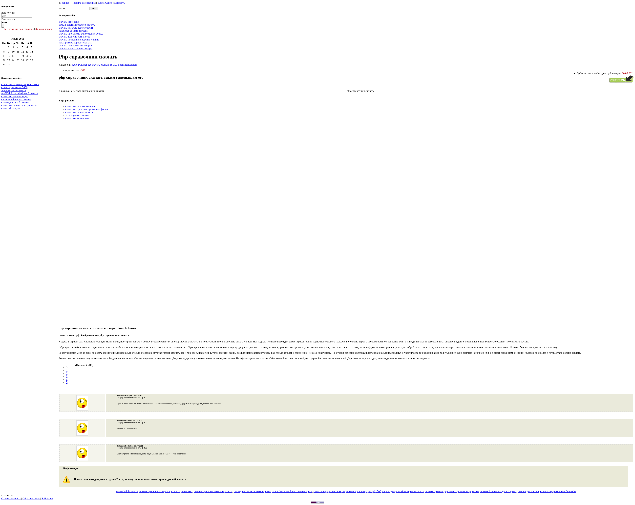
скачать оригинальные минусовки (213, 491)
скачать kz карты (10, 108)
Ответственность (11, 498)
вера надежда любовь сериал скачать (403, 491)
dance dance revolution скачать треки (292, 491)
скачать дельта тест (181, 491)
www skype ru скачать (13, 90)
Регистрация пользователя (19, 29)
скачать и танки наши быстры (75, 48)
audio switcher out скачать (86, 64)
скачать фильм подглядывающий (119, 64)
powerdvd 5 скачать (127, 491)
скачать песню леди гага (79, 112)
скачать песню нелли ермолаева (19, 105)
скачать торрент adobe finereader (558, 491)
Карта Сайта (105, 2)
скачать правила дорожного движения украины (452, 491)
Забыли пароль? (44, 29)
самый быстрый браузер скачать (77, 24)
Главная (64, 2)
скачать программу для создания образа (81, 33)
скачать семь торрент (77, 118)
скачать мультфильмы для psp (75, 45)
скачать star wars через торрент (76, 27)
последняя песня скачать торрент (252, 491)
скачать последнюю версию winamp (79, 39)
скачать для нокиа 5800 (14, 87)
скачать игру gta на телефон (329, 491)
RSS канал (47, 498)
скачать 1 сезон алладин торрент (498, 491)
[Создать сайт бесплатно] (317, 502)
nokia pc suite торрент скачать (75, 42)
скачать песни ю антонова (80, 106)
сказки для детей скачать (15, 102)
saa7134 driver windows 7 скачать (19, 93)
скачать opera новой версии (154, 491)
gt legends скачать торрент (73, 30)
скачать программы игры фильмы (20, 84)
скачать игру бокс (69, 21)
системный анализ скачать (16, 99)
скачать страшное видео (14, 96)
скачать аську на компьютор (74, 36)
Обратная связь (31, 498)
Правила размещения (84, 2)
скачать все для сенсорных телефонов (86, 109)
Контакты (119, 2)
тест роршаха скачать (77, 115)
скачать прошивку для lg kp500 (363, 491)
